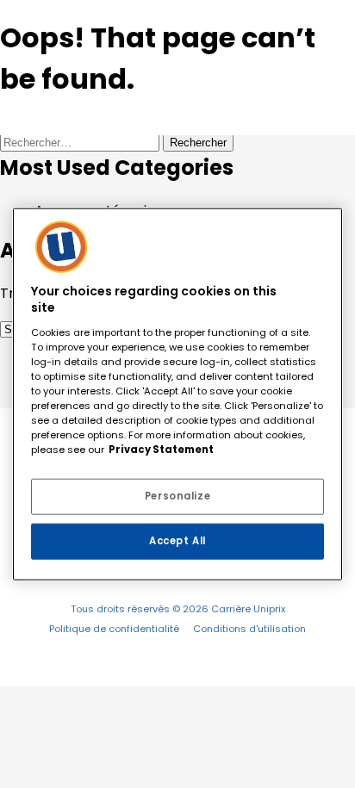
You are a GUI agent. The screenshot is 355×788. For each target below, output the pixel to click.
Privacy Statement (161, 449)
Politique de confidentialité (114, 629)
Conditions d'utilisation (249, 629)
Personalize (177, 496)
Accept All (177, 541)
